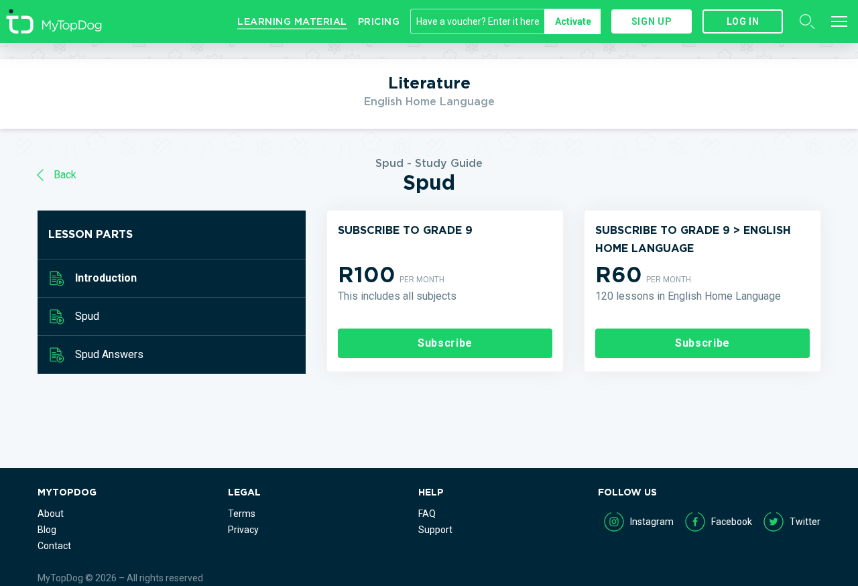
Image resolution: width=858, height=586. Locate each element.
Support (435, 529)
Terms (241, 513)
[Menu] (839, 21)
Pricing (379, 21)
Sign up (651, 21)
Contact (54, 545)
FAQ (427, 513)
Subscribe (445, 343)
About (51, 513)
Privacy (243, 529)
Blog (47, 529)
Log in (743, 21)
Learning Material (292, 21)
